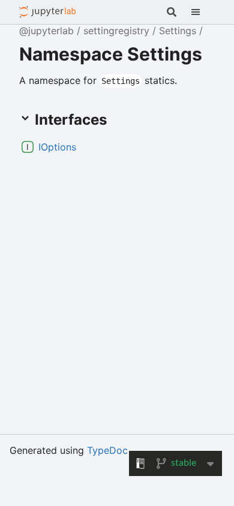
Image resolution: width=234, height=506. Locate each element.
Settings (177, 31)
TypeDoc (107, 450)
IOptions (57, 147)
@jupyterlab (47, 12)
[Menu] (203, 12)
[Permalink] (86, 147)
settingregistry (116, 31)
